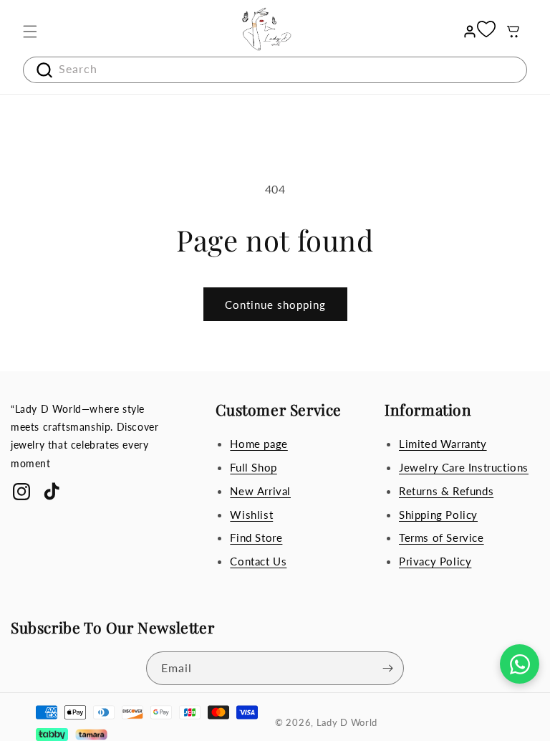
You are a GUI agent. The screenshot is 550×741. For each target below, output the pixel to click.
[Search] (38, 70)
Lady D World (347, 722)
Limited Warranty (443, 443)
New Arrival (260, 490)
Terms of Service (441, 537)
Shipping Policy (438, 514)
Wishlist (251, 514)
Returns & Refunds (446, 490)
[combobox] (275, 69)
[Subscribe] (387, 668)
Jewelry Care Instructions (464, 467)
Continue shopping (275, 304)
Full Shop (253, 467)
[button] (30, 31)
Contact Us (258, 561)
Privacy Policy (435, 561)
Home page (258, 443)
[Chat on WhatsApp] (519, 664)
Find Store (256, 537)
